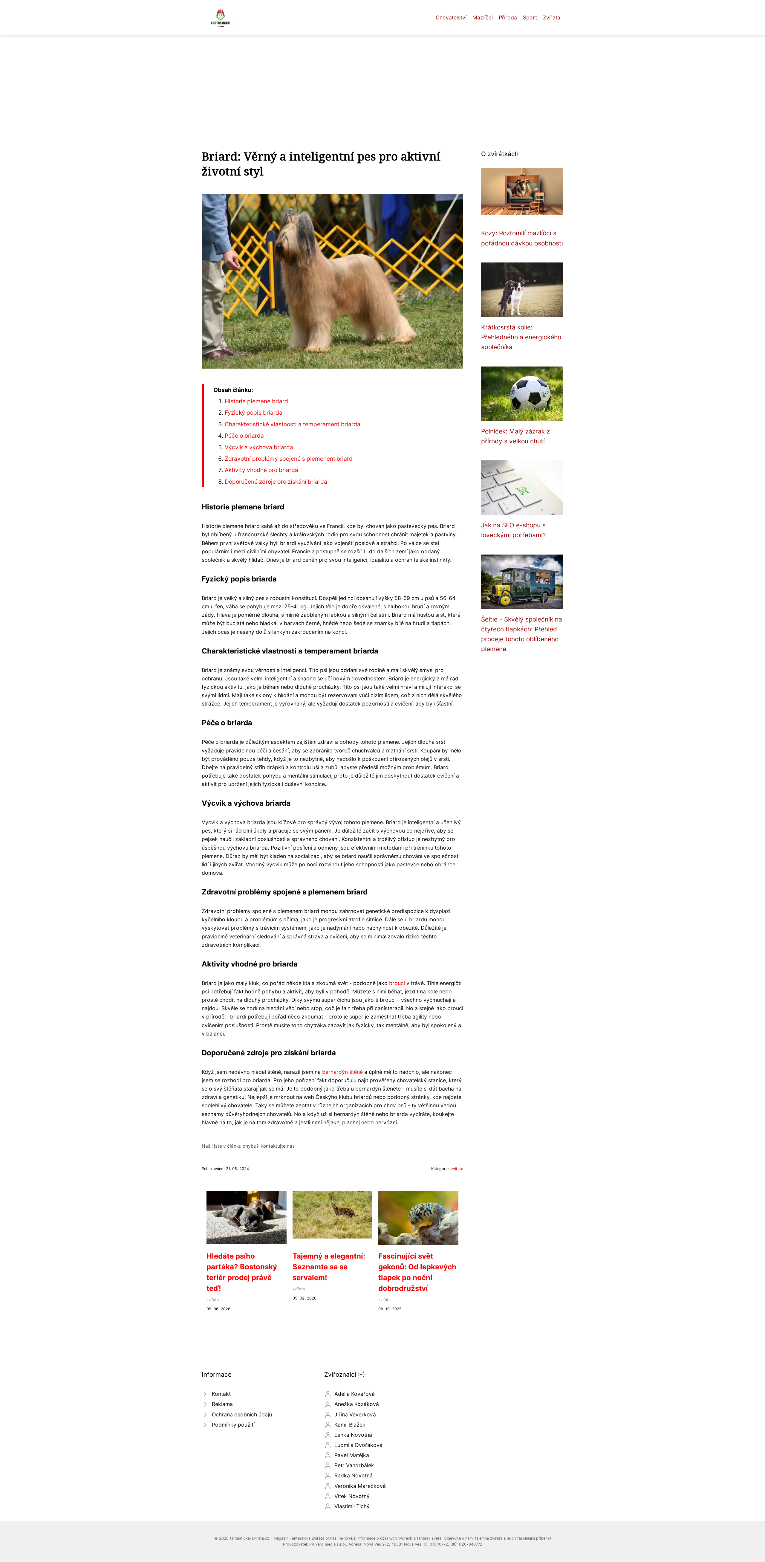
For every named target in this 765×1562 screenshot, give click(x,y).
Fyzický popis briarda (253, 412)
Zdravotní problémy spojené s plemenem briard (289, 458)
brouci (397, 983)
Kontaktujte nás (278, 1146)
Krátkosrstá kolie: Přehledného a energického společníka (521, 337)
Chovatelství (451, 17)
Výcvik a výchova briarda (259, 447)
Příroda (508, 17)
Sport (530, 17)
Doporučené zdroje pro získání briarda (276, 481)
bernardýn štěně (342, 1072)
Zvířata (551, 17)
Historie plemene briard (256, 401)
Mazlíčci (482, 17)
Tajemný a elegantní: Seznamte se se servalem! (329, 1267)
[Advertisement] (382, 80)
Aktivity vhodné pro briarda (261, 470)
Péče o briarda (244, 435)
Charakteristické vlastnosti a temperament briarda (292, 424)
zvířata (457, 1168)
